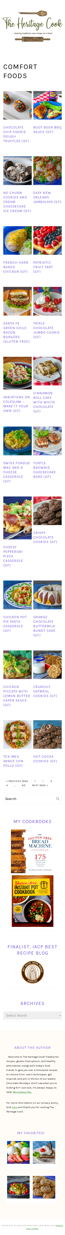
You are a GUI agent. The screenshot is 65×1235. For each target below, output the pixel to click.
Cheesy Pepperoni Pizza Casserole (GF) (13, 556)
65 (24, 785)
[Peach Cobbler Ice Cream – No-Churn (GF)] (18, 1152)
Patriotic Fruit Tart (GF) (43, 267)
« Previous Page (17, 781)
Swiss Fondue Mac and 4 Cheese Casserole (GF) (16, 472)
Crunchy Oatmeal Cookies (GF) (45, 691)
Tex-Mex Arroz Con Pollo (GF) (13, 761)
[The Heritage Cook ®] (32, 44)
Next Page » (40, 785)
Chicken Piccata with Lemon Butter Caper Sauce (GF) (16, 696)
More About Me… (22, 1092)
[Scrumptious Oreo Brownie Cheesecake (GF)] (44, 1152)
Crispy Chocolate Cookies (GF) (45, 537)
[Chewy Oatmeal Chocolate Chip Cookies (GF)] (44, 1187)
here (14, 1107)
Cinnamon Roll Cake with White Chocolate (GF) (44, 402)
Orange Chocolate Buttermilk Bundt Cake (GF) (44, 626)
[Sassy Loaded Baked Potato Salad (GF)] (18, 1187)
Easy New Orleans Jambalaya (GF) (47, 197)
